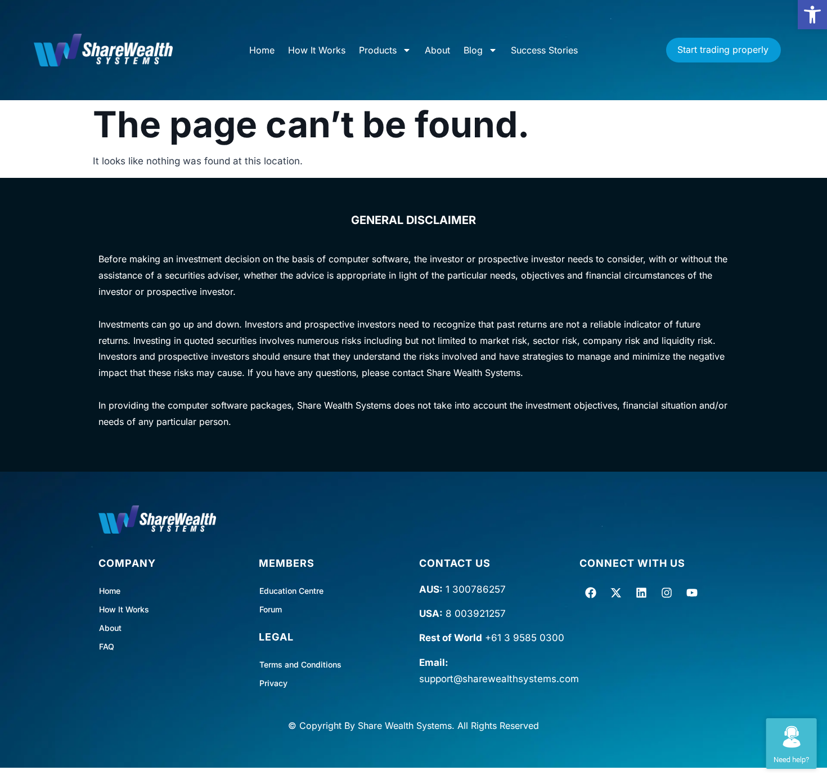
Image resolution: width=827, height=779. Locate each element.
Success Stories (544, 50)
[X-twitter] (616, 592)
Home (262, 50)
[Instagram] (666, 592)
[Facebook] (590, 592)
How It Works (316, 50)
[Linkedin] (641, 592)
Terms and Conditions (300, 664)
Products (378, 50)
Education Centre (291, 591)
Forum (270, 609)
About (437, 50)
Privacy (273, 683)
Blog (473, 50)
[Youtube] (692, 592)
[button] (812, 14)
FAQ (106, 646)
